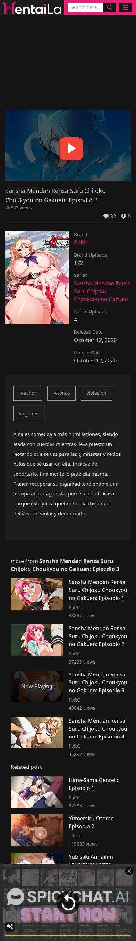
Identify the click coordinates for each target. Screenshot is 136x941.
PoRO (81, 242)
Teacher (27, 393)
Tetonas (61, 393)
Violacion (96, 393)
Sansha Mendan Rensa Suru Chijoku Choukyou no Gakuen (102, 291)
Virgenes (28, 413)
